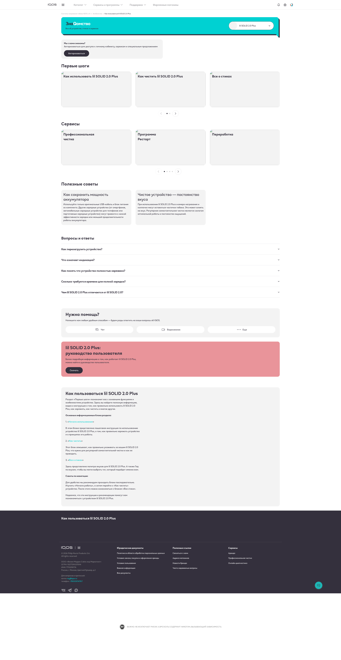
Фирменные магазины (165, 5)
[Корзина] (285, 4)
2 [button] (169, 113)
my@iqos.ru (72, 578)
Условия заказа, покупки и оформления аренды (138, 558)
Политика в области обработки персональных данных (141, 553)
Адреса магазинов (181, 558)
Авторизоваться (76, 53)
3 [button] (169, 171)
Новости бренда (180, 563)
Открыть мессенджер (318, 585)
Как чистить (75, 440)
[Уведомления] (278, 4)
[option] (96, 89)
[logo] (52, 5)
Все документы (124, 573)
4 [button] (172, 171)
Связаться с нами (180, 553)
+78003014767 (76, 581)
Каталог (78, 5)
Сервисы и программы (106, 5)
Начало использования (81, 421)
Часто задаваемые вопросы (185, 568)
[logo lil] (61, 4)
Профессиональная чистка (240, 558)
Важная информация (126, 568)
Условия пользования (126, 563)
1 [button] (167, 113)
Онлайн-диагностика (237, 563)
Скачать (74, 370)
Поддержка (136, 5)
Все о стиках (75, 460)
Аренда (231, 553)
